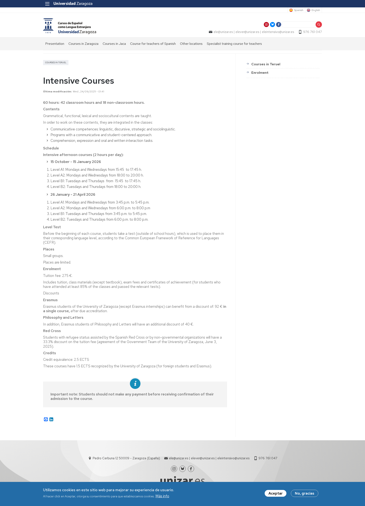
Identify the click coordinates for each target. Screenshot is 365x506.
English (316, 10)
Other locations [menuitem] (191, 43)
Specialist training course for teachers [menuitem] (234, 43)
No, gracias (304, 493)
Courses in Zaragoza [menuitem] (83, 43)
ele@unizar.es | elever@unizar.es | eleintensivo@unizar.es (254, 32)
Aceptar (275, 493)
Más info (162, 496)
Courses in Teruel (265, 64)
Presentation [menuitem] (54, 43)
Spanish (298, 10)
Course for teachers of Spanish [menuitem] (153, 43)
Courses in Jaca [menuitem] (114, 43)
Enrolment (259, 72)
